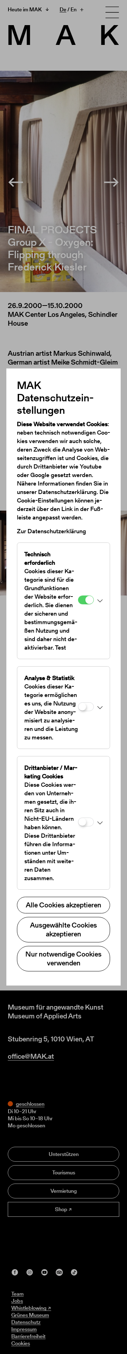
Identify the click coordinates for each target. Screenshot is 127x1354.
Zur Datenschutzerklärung (51, 531)
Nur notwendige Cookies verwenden (63, 958)
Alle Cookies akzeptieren (63, 905)
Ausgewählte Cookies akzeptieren (63, 929)
